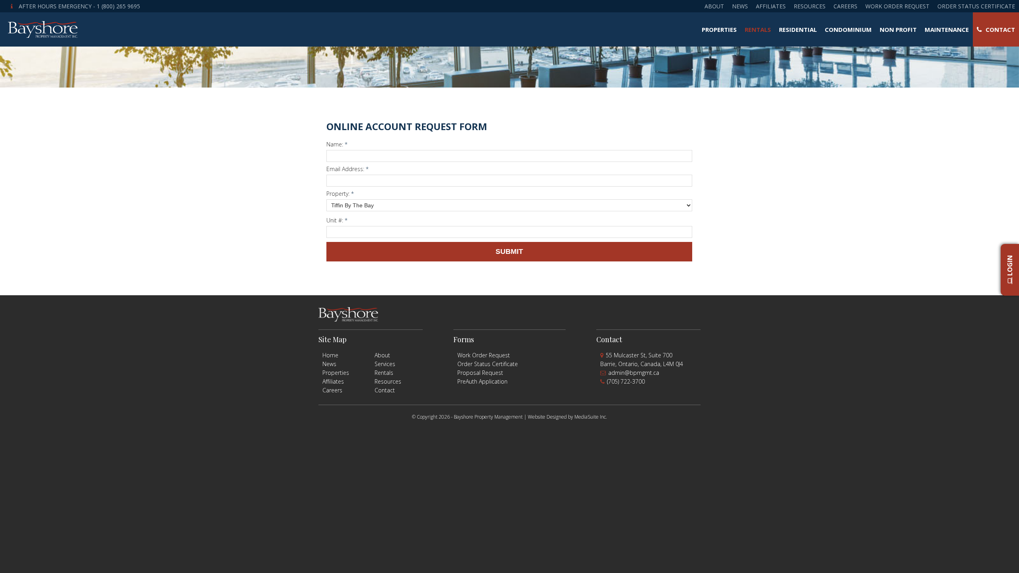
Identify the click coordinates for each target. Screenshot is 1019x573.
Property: (340, 193)
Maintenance (947, 29)
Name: (336, 144)
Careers (845, 6)
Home (330, 355)
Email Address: (347, 169)
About (714, 6)
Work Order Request (897, 6)
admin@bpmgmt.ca (633, 372)
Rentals (758, 29)
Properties (719, 29)
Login (1009, 266)
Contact (999, 29)
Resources (810, 6)
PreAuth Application (482, 381)
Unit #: (336, 220)
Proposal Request (480, 372)
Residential (798, 29)
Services (385, 364)
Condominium (848, 29)
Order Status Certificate (976, 6)
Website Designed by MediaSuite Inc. (567, 416)
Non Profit (898, 29)
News (740, 6)
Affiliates (771, 6)
